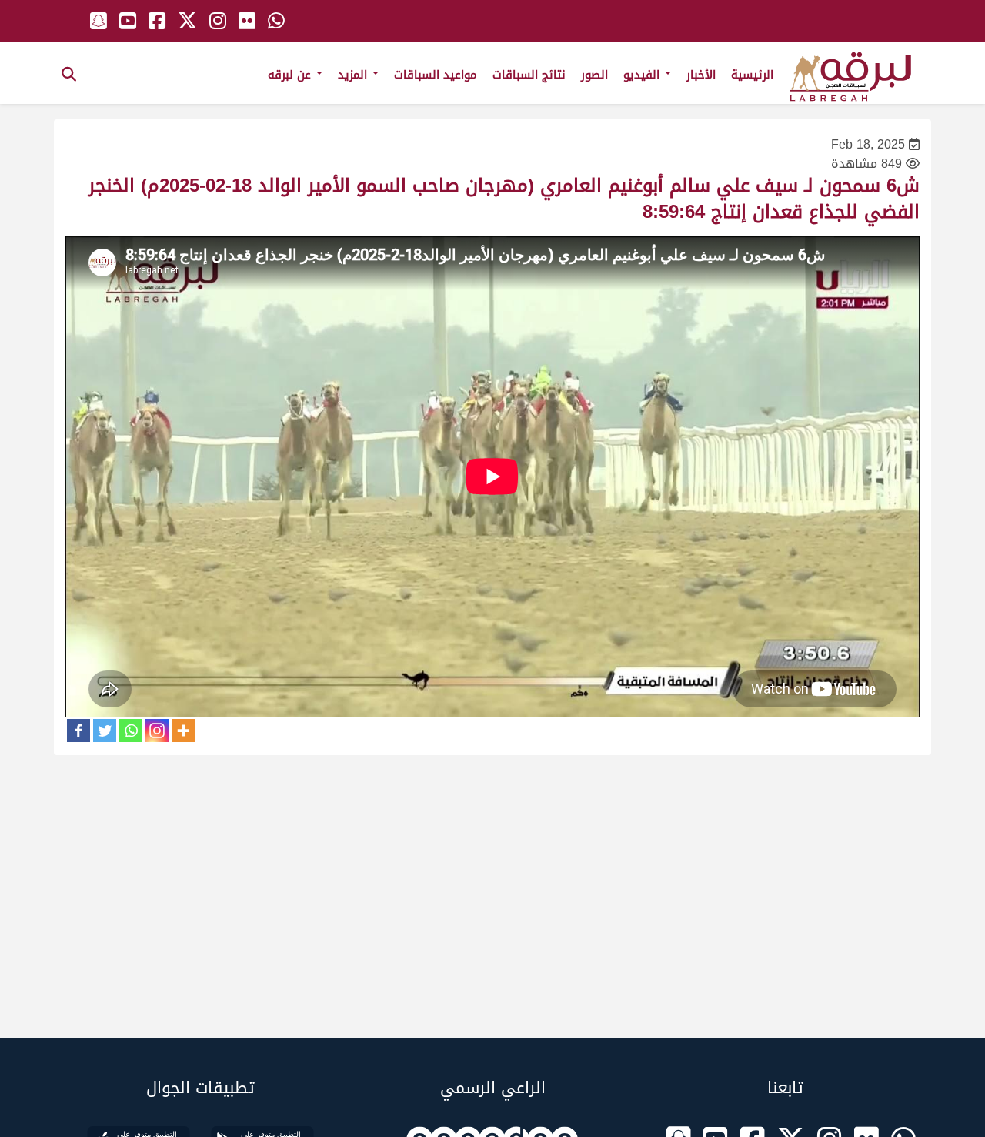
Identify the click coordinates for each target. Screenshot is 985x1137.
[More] (183, 730)
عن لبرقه (291, 74)
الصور (594, 74)
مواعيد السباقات (435, 74)
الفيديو (643, 74)
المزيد (354, 74)
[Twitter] (104, 730)
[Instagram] (157, 730)
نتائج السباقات (529, 74)
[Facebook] (78, 730)
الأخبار (701, 74)
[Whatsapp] (130, 730)
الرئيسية (752, 74)
